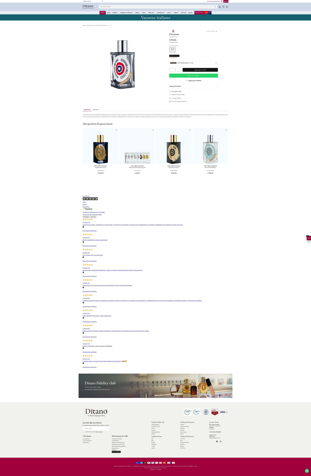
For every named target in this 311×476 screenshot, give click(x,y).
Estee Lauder (183, 432)
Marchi (190, 12)
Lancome (182, 438)
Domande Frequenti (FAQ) (118, 444)
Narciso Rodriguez (184, 442)
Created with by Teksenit (155, 469)
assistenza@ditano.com (214, 438)
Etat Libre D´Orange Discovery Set (137, 167)
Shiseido (182, 430)
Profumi (114, 12)
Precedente (86, 217)
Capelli (176, 12)
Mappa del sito (115, 448)
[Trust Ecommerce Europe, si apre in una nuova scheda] (187, 412)
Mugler (182, 446)
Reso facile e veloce (177, 91)
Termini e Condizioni (149, 467)
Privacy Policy (99, 431)
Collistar (182, 424)
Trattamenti (160, 12)
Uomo (169, 12)
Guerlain (153, 430)
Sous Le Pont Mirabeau (210, 167)
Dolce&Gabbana (155, 424)
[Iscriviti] (107, 428)
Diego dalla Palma (155, 432)
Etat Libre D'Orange (101, 25)
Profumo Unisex (91, 25)
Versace (153, 448)
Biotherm (182, 428)
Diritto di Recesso (116, 451)
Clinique (153, 433)
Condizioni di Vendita (117, 438)
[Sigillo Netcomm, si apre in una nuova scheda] (205, 412)
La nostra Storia (86, 438)
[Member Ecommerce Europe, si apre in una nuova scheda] (196, 412)
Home (137, 12)
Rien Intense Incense (174, 167)
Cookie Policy (164, 467)
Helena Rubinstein (184, 426)
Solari (143, 12)
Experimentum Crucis (100, 167)
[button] (115, 12)
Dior (152, 438)
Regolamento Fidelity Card (118, 442)
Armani (153, 428)
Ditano (195, 466)
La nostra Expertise (87, 440)
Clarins (181, 433)
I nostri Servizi (86, 442)
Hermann (109, 25)
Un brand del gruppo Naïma (213, 1)
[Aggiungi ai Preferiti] (116, 130)
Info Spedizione (115, 440)
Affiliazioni (114, 450)
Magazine (226, 1)
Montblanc (154, 444)
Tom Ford (182, 448)
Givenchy (182, 444)
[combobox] (158, 7)
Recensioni (96, 109)
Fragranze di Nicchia (126, 12)
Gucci (181, 440)
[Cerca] (215, 7)
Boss (152, 440)
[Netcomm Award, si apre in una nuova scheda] (214, 412)
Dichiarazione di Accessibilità (118, 446)
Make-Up (151, 12)
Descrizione (87, 109)
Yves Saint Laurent (155, 426)
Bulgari (153, 442)
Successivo (93, 217)
